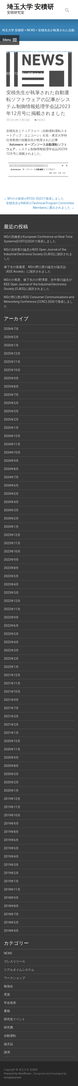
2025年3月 (11, 411)
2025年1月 (11, 427)
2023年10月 (12, 551)
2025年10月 (12, 370)
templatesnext (12, 1077)
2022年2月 (11, 658)
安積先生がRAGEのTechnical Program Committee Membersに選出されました (40, 205)
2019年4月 (11, 856)
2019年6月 (11, 840)
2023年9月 (11, 559)
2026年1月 (11, 345)
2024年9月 (11, 460)
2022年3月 (11, 650)
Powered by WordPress (18, 1073)
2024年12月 (12, 436)
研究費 (8, 1027)
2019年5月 (11, 848)
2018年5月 (11, 922)
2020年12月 (12, 741)
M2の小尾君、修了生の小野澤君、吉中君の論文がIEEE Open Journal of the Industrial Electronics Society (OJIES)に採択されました (38, 284)
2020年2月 (11, 782)
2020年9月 (11, 757)
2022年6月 (11, 625)
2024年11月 (12, 444)
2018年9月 (11, 897)
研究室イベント (14, 1019)
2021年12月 (12, 675)
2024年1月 (11, 526)
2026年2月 (11, 337)
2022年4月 (11, 642)
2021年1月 (11, 732)
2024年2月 (11, 518)
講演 (7, 1052)
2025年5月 (11, 403)
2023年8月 (11, 568)
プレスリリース (14, 961)
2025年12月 (12, 353)
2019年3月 (11, 864)
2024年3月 (11, 510)
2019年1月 (11, 881)
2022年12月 (12, 601)
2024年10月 (12, 452)
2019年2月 (11, 873)
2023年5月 (11, 576)
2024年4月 (11, 502)
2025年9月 (11, 378)
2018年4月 (11, 930)
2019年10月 (12, 815)
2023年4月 (11, 584)
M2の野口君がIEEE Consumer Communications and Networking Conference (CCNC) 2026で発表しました (39, 301)
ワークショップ (14, 978)
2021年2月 (11, 724)
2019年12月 (12, 798)
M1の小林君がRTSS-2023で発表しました (34, 198)
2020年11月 (12, 749)
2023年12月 (12, 535)
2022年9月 (11, 617)
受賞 (7, 994)
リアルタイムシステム (19, 969)
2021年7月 (11, 708)
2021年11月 (12, 683)
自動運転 (10, 1035)
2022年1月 (11, 667)
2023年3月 (11, 592)
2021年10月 (12, 691)
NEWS (41, 120)
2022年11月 (12, 609)
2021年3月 (11, 716)
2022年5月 (11, 634)
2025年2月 (11, 419)
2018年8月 (11, 906)
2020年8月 (11, 765)
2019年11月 (12, 807)
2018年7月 (11, 914)
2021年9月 (11, 700)
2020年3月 (11, 774)
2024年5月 (11, 493)
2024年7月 (11, 477)
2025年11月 (12, 361)
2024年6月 (11, 485)
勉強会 (8, 986)
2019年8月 (11, 831)
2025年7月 (11, 394)
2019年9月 (11, 823)
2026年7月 (11, 328)
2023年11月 (12, 543)
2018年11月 (12, 889)
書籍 (7, 1011)
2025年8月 (11, 386)
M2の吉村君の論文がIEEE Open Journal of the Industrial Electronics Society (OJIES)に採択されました (38, 254)
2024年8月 (11, 469)
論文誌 (8, 1044)
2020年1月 (11, 790)
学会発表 (10, 1002)
